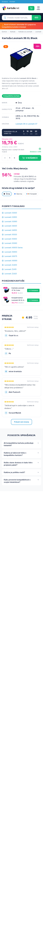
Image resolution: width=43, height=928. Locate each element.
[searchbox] (17, 17)
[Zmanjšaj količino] (5, 158)
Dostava (5, 2)
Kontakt (12, 2)
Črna (8, 194)
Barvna (19, 194)
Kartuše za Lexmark (25, 32)
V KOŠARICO (32, 158)
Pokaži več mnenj (21, 422)
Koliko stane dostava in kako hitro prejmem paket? (18, 464)
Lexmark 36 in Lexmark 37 (26, 124)
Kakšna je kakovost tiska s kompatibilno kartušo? (15, 454)
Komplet (33, 194)
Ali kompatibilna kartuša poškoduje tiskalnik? (18, 444)
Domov (4, 32)
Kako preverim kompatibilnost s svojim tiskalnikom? (17, 481)
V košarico (34, 290)
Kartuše (12, 32)
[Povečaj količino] (14, 158)
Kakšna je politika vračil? (14, 472)
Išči (36, 18)
